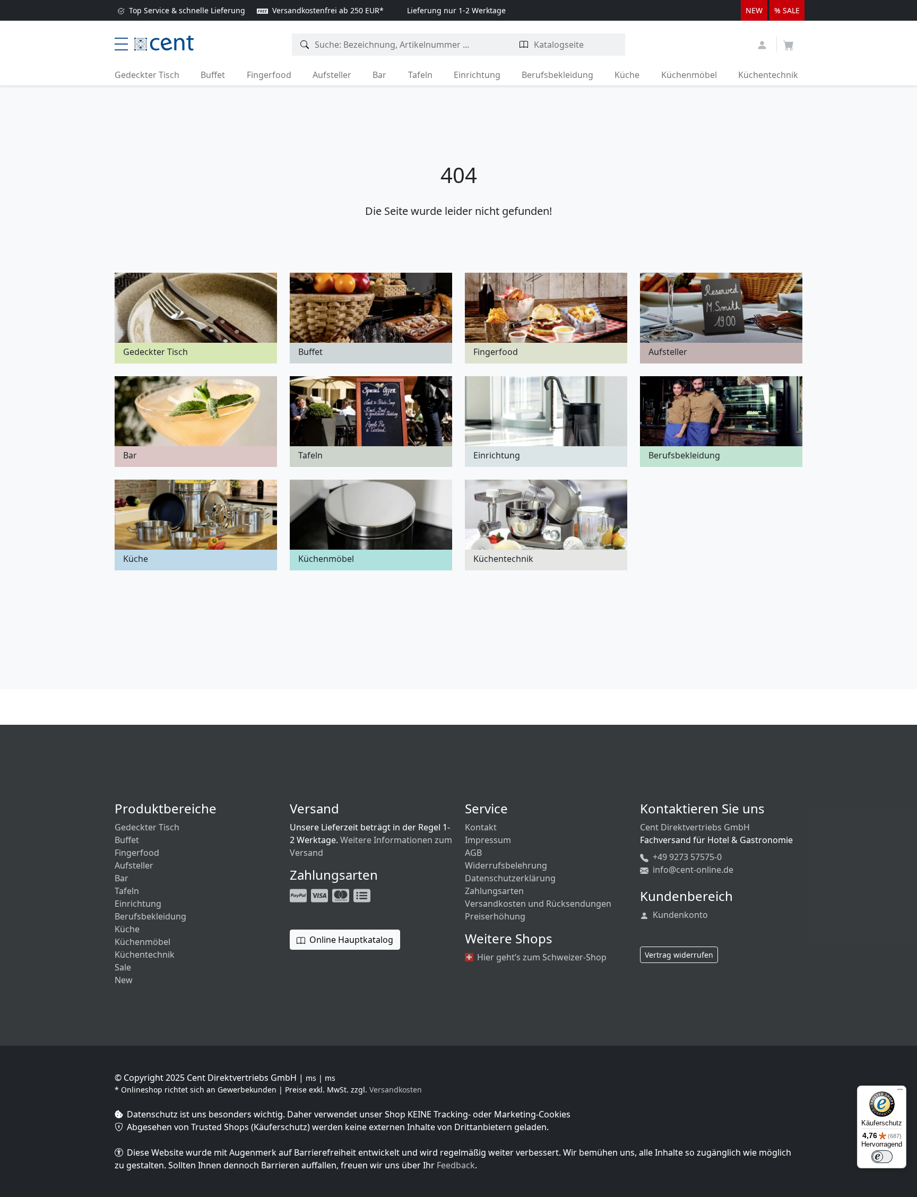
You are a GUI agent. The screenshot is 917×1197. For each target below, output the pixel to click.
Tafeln (420, 75)
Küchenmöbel (689, 75)
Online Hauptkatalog (350, 940)
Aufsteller (332, 75)
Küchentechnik (768, 75)
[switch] (882, 1156)
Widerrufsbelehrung (506, 865)
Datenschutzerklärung (510, 878)
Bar (379, 75)
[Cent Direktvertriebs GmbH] (164, 42)
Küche (627, 75)
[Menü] (900, 1092)
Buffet (213, 75)
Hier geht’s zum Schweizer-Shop (541, 957)
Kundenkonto (679, 915)
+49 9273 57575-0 (686, 857)
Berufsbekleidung (557, 75)
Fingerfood (269, 75)
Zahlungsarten (494, 891)
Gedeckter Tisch (147, 75)
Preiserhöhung (495, 916)
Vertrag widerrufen (679, 955)
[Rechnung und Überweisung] (363, 894)
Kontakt (481, 827)
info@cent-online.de (692, 869)
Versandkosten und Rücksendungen (538, 903)
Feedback (456, 1165)
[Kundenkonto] (763, 43)
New (124, 980)
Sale (123, 967)
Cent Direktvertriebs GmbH (695, 827)
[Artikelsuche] (305, 44)
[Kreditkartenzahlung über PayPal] (320, 894)
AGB (473, 852)
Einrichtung (477, 75)
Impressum (488, 840)
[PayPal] (299, 894)
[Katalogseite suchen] (524, 44)
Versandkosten (395, 1090)
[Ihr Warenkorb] (788, 41)
